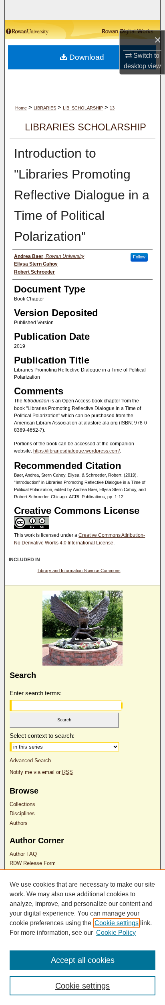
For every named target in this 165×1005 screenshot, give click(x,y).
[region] (82, 937)
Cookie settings (117, 923)
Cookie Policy (116, 932)
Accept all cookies (83, 960)
